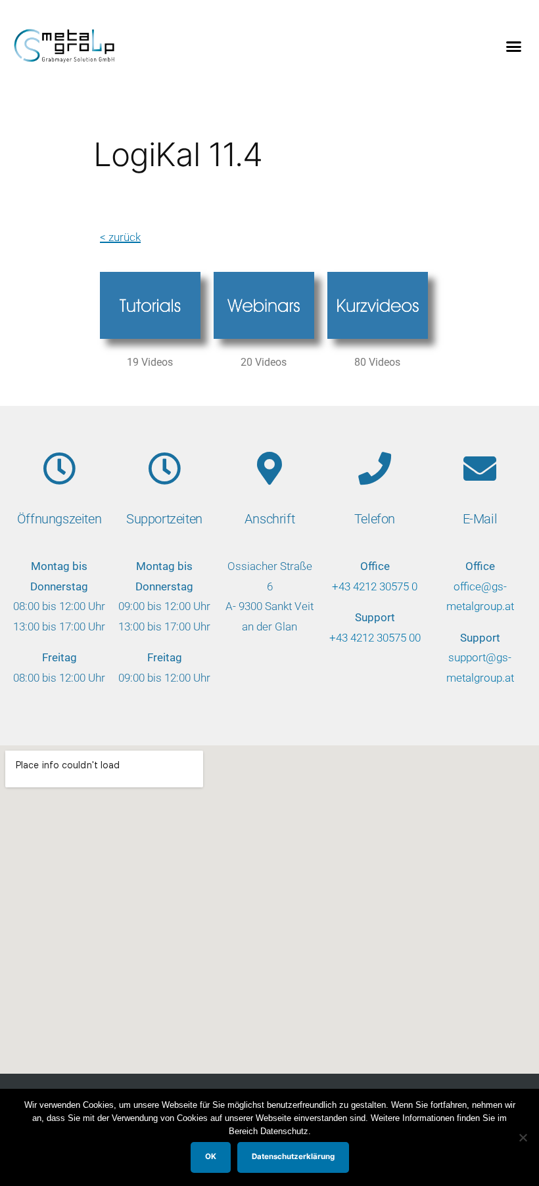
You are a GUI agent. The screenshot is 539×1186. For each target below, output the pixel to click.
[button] (514, 45)
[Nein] (522, 1137)
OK (210, 1156)
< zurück (120, 237)
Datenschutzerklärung (293, 1156)
